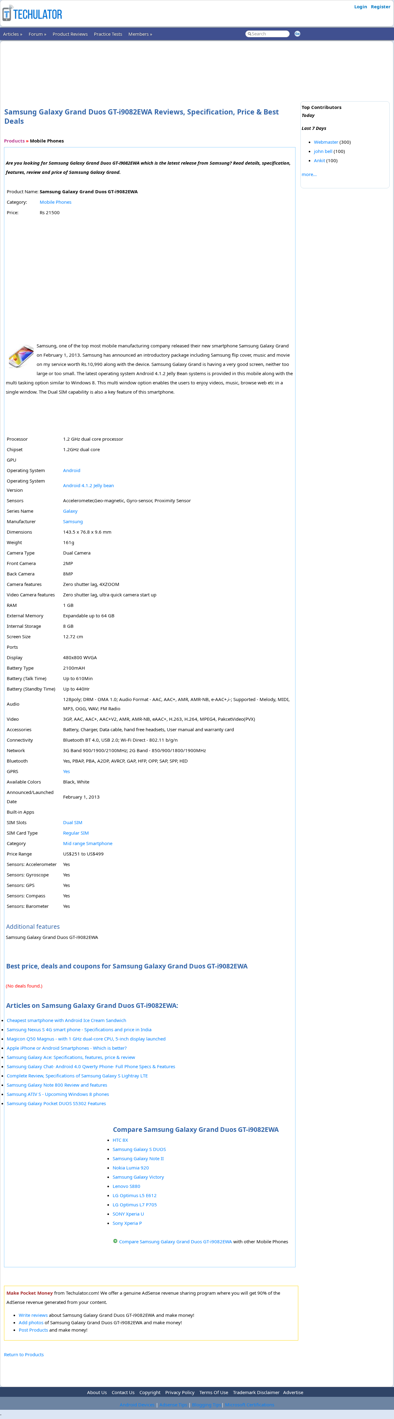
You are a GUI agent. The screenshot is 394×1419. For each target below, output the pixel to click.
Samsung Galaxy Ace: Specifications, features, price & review (71, 1057)
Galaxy (70, 511)
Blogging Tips (206, 1404)
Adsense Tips (173, 1404)
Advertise (293, 1392)
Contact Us (123, 1392)
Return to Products (24, 1354)
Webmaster (326, 142)
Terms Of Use (213, 1392)
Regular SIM (76, 833)
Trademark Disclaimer (256, 1392)
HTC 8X (120, 1140)
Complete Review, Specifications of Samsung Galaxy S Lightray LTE (77, 1075)
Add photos (31, 1322)
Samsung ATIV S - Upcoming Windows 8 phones (58, 1094)
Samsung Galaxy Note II (138, 1158)
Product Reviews (70, 34)
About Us (97, 1392)
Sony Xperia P (127, 1223)
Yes (66, 771)
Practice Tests (108, 34)
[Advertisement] (151, 64)
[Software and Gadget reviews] (32, 23)
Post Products (33, 1330)
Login (360, 6)
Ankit (319, 160)
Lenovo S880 (126, 1186)
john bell (323, 151)
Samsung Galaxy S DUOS (139, 1149)
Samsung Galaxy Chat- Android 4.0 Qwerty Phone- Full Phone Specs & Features (91, 1066)
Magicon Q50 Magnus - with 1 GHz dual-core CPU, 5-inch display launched (86, 1039)
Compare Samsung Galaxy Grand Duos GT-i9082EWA (175, 1241)
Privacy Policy (180, 1392)
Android (71, 470)
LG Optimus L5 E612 (135, 1195)
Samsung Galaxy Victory (138, 1177)
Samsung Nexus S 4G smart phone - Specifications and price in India (79, 1029)
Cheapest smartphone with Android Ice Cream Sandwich (66, 1020)
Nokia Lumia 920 (131, 1167)
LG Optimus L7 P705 (135, 1204)
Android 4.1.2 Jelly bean (88, 485)
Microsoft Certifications (249, 1404)
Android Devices (137, 1404)
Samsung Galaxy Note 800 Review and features (57, 1085)
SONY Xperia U (128, 1214)
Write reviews (33, 1315)
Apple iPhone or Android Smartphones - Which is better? (67, 1048)
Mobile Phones (55, 202)
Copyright (149, 1392)
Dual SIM (72, 822)
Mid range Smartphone (87, 843)
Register (381, 6)
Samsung (73, 521)
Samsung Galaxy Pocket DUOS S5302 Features (56, 1103)
